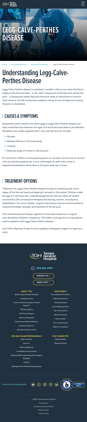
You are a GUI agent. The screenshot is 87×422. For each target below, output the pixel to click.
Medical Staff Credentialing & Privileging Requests (26, 357)
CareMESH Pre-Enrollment (26, 351)
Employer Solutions (26, 326)
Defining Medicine (26, 347)
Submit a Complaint (60, 327)
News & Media (60, 339)
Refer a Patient (26, 339)
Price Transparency (60, 323)
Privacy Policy (43, 410)
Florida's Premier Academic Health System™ (26, 304)
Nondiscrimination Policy (26, 330)
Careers (26, 362)
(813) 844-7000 (44, 268)
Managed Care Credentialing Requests (26, 366)
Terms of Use (43, 413)
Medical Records (60, 315)
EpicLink (26, 343)
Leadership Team (26, 299)
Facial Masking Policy (60, 307)
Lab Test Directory (60, 311)
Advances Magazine (26, 318)
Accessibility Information (60, 294)
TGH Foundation (26, 309)
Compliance (43, 403)
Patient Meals (60, 319)
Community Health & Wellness (26, 322)
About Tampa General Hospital (26, 294)
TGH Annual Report (26, 314)
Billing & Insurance (60, 299)
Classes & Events (60, 303)
